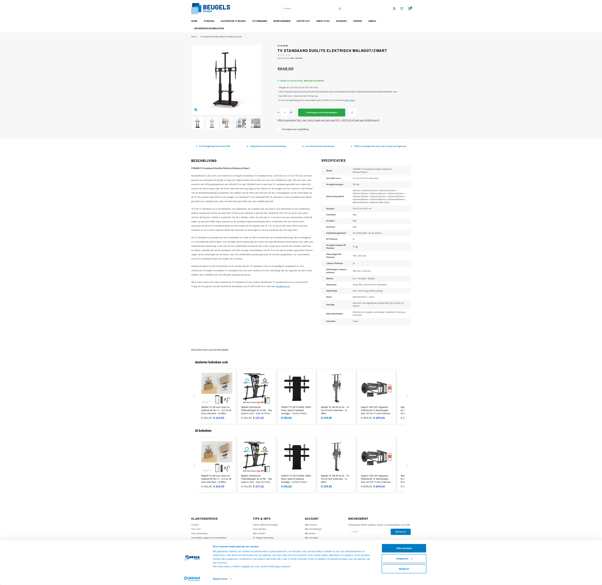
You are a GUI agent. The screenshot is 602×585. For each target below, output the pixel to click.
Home (194, 21)
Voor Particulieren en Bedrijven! (319, 146)
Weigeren (404, 568)
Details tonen (220, 578)
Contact (195, 524)
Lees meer (349, 100)
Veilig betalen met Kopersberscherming (268, 146)
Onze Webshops (199, 533)
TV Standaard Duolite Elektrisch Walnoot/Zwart (221, 36)
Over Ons (196, 529)
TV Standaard (259, 21)
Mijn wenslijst (311, 537)
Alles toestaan (404, 548)
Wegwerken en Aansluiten (209, 28)
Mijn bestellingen (313, 529)
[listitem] (217, 396)
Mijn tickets (310, 533)
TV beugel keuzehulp (263, 537)
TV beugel (209, 21)
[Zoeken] (340, 8)
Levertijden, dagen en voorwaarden (208, 537)
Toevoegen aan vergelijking (295, 129)
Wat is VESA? (259, 533)
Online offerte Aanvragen (265, 524)
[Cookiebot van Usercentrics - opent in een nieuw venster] (192, 579)
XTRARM (282, 46)
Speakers (341, 21)
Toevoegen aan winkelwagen (321, 112)
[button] (194, 396)
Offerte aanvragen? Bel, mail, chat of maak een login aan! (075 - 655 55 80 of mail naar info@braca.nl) (328, 120)
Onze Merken (259, 529)
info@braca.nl (283, 286)
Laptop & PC (303, 21)
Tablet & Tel (323, 21)
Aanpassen (402, 558)
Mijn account (311, 524)
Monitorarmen (281, 21)
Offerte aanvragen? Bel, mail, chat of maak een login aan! (380, 146)
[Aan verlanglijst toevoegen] (352, 112)
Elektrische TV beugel (233, 21)
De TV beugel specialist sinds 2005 (214, 146)
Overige (357, 21)
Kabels (372, 21)
